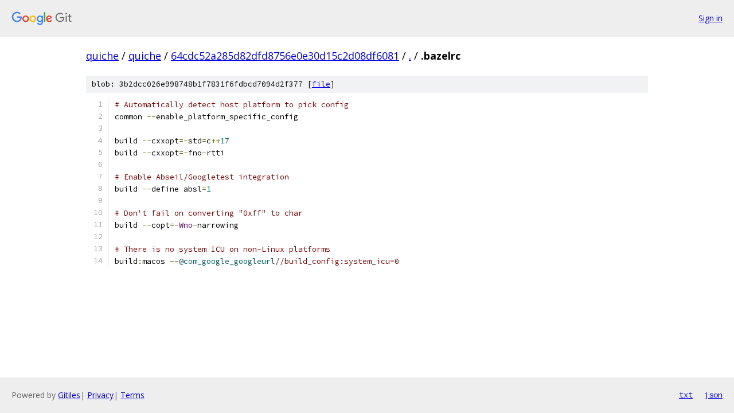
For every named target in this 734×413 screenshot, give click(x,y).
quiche (102, 56)
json (713, 394)
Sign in (710, 18)
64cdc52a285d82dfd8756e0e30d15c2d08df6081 (285, 56)
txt (686, 394)
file (321, 84)
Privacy (100, 394)
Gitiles (69, 394)
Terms (132, 394)
